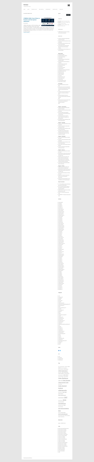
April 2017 (59, 252)
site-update (60, 328)
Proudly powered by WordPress (28, 457)
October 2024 (60, 228)
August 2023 (60, 244)
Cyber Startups (60, 393)
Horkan (26, 5)
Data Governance (62, 395)
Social (60, 25)
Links (64, 25)
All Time (64, 23)
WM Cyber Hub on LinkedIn (62, 443)
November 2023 (60, 241)
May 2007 (59, 288)
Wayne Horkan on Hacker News (63, 434)
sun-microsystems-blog (63, 409)
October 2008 (60, 268)
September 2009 (60, 255)
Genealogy (61, 9)
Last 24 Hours (63, 22)
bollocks (59, 367)
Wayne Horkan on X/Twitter (62, 430)
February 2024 (60, 237)
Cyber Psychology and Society (62, 63)
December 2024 (60, 225)
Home (24, 9)
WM (59, 442)
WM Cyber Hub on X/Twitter (62, 444)
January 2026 (60, 210)
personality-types (60, 320)
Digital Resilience (61, 397)
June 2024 (59, 232)
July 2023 (59, 245)
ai (58, 295)
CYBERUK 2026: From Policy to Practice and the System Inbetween (32, 19)
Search (59, 13)
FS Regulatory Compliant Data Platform (64, 69)
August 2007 (60, 284)
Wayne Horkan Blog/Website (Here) (63, 428)
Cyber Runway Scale (63, 382)
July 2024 (59, 231)
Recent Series (68, 21)
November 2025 (60, 212)
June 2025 (59, 218)
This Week (66, 22)
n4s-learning (60, 317)
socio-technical (60, 332)
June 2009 (59, 258)
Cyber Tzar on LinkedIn (61, 436)
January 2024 (60, 238)
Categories (65, 24)
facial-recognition (60, 305)
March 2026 (60, 208)
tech (59, 335)
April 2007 (59, 289)
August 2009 (60, 256)
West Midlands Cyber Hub (62, 70)
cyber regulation (66, 376)
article (59, 298)
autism (68, 366)
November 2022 (60, 249)
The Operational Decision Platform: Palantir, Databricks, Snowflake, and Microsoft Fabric (63, 117)
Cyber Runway (66, 380)
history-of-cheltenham (61, 307)
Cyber (60, 442)
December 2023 (60, 239)
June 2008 (59, 272)
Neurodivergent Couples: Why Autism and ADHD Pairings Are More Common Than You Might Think (64, 154)
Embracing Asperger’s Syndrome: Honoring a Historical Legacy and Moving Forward (64, 96)
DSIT (65, 397)
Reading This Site (34, 9)
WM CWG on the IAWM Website (62, 446)
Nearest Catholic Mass (61, 449)
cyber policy (65, 375)
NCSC (64, 400)
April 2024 (59, 235)
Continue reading (27, 32)
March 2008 (60, 276)
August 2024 (60, 230)
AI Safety (66, 366)
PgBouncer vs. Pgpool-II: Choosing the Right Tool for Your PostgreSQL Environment (63, 176)
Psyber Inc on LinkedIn (61, 440)
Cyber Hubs (59, 372)
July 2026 (59, 203)
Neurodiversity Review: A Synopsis (63, 84)
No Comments (26, 23)
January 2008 (60, 278)
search (59, 326)
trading (59, 337)
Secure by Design (60, 406)
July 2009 (59, 257)
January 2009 (60, 264)
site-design (59, 327)
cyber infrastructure (65, 372)
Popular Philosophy (61, 73)
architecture (60, 297)
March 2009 (60, 262)
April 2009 (59, 261)
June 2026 (59, 204)
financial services (60, 400)
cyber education (65, 369)
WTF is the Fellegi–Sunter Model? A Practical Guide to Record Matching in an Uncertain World (64, 113)
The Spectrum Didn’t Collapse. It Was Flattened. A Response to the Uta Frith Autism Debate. (63, 187)
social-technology (60, 331)
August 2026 (60, 202)
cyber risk (60, 380)
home (59, 308)
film (58, 306)
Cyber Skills (64, 392)
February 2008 (60, 277)
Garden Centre (55, 9)
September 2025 (60, 215)
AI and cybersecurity (61, 366)
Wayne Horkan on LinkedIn (62, 429)
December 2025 (60, 211)
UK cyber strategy (63, 412)
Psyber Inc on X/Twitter (61, 441)
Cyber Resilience (63, 378)
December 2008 (60, 265)
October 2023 (60, 242)
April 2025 (59, 221)
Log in (59, 356)
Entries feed (60, 357)
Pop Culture (60, 75)
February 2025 (60, 223)
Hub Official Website (64, 442)
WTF (59, 344)
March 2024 (60, 236)
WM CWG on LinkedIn (61, 447)
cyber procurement (60, 376)
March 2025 (60, 222)
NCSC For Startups (61, 74)
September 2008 (60, 269)
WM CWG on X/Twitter (61, 448)
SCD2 (64, 405)
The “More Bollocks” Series (62, 80)
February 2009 (60, 263)
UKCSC (59, 412)
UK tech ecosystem (67, 415)
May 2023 (59, 248)
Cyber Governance (63, 370)
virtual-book (60, 339)
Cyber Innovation (61, 373)
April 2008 (59, 275)
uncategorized (60, 338)
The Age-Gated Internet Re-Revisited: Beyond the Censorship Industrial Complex (63, 46)
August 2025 (60, 216)
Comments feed (60, 358)
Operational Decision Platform (62, 55)
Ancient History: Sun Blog (62, 81)
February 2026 (60, 209)
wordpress (59, 341)
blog (59, 299)
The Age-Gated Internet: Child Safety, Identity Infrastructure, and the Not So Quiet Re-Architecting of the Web (63, 160)
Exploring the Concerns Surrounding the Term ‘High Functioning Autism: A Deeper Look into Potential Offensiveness (64, 88)
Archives (63, 24)
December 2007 (60, 279)
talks (59, 334)
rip (58, 325)
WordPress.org (60, 359)
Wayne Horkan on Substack (62, 433)
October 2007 (60, 282)
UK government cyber (61, 415)
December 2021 (60, 251)
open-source (60, 319)
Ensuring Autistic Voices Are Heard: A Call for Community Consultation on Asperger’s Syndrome (64, 101)
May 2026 (59, 205)
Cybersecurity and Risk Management (63, 304)
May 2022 (59, 250)
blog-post (59, 300)
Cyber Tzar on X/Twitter (61, 437)
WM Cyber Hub (41, 9)
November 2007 (60, 281)
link (58, 313)
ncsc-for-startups (61, 401)
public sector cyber (60, 405)
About (28, 9)
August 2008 (60, 270)
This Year (62, 23)
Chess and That (60, 79)
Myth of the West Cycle (61, 76)
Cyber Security (60, 392)
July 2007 (59, 285)
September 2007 (60, 283)
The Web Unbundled (61, 54)
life (58, 312)
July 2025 (59, 217)
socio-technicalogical (61, 333)
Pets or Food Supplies (61, 450)
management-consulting (61, 314)
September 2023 (60, 243)
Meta (62, 25)
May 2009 (59, 259)
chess (59, 301)
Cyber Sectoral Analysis (61, 67)
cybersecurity (62, 390)
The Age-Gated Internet (61, 56)
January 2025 (60, 224)
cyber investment (66, 373)
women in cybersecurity (61, 416)
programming (60, 321)
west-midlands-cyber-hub (62, 340)
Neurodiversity (48, 9)
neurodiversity (60, 318)
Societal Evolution (60, 68)
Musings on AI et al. (61, 72)
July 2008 (59, 271)
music (59, 315)
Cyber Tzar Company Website (62, 435)
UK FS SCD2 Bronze (63, 414)
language (59, 311)
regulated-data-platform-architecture (63, 324)
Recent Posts (63, 21)
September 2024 (60, 229)
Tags (68, 24)
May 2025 (59, 219)
